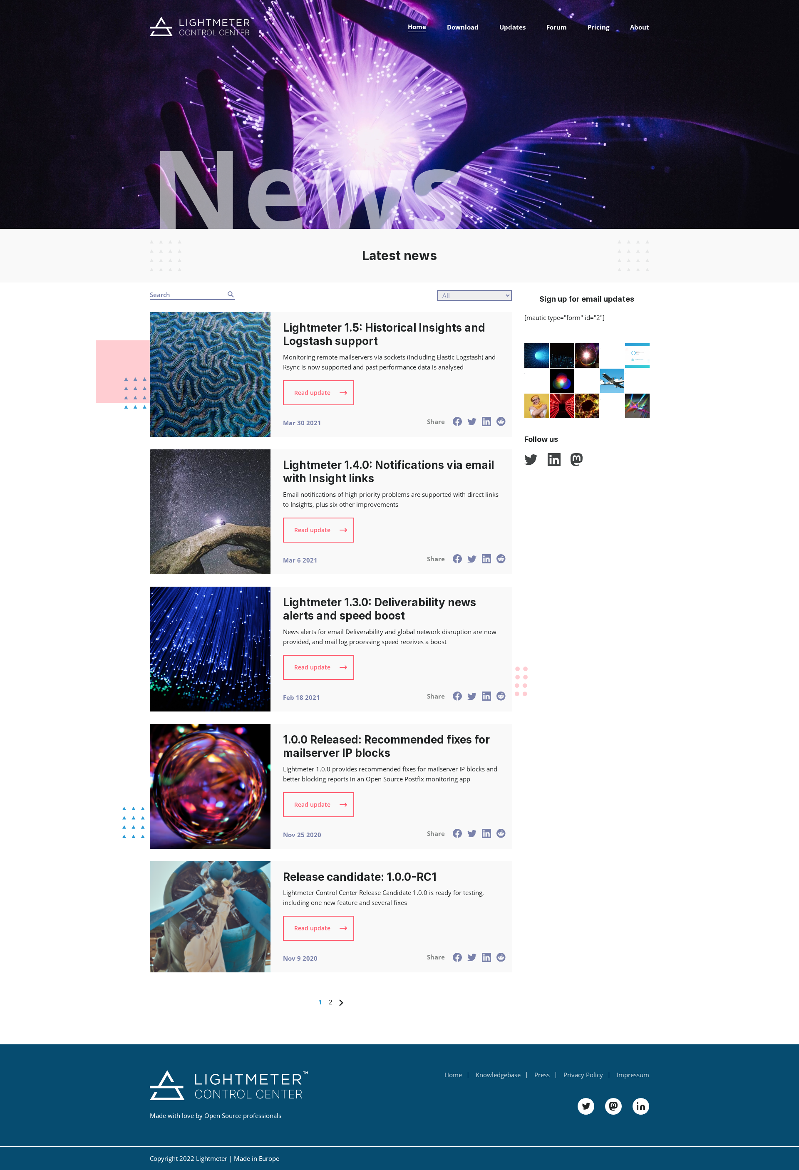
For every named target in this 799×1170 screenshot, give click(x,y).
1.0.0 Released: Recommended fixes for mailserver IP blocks (386, 746)
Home (417, 26)
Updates (512, 27)
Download (463, 27)
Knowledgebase (498, 1075)
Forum (556, 27)
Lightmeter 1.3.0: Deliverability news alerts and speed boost (379, 609)
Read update (312, 393)
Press (542, 1075)
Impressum (633, 1075)
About (639, 27)
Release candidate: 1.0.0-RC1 (360, 876)
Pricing (598, 27)
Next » (341, 1003)
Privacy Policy (583, 1075)
